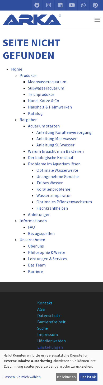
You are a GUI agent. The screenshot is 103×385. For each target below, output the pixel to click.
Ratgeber (28, 119)
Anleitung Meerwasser (56, 138)
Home (16, 69)
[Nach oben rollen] (94, 376)
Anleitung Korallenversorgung (64, 132)
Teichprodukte (41, 94)
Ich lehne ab (66, 376)
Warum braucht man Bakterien (56, 151)
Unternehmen (32, 239)
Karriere (35, 271)
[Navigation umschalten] (97, 19)
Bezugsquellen (41, 233)
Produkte (28, 75)
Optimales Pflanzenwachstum (64, 201)
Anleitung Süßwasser (55, 144)
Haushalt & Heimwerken (50, 107)
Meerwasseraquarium (47, 81)
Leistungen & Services (47, 258)
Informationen (33, 220)
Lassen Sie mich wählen (22, 376)
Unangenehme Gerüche (57, 176)
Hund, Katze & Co (43, 100)
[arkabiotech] (32, 20)
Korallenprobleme (53, 189)
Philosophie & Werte (46, 252)
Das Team (37, 265)
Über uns (36, 246)
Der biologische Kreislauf (50, 157)
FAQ (31, 227)
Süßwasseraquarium (46, 88)
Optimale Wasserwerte (57, 170)
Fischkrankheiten (52, 208)
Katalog (35, 113)
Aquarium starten (44, 126)
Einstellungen (50, 347)
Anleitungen (39, 214)
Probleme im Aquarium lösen (54, 163)
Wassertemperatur (53, 195)
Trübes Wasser (49, 182)
